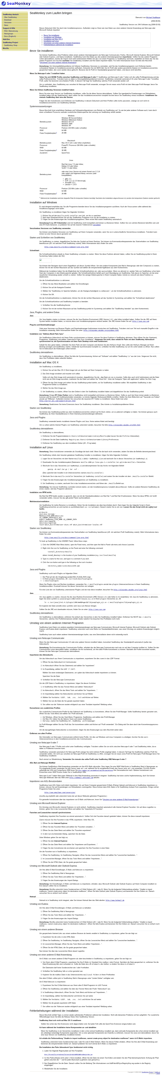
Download (7, 20)
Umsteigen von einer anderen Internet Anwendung (62, 43)
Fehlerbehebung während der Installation (58, 45)
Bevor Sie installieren (51, 35)
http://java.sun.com (140, 321)
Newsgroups (8, 34)
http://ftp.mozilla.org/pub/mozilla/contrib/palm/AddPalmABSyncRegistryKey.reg (68, 1054)
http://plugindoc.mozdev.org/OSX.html (124, 425)
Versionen (7, 22)
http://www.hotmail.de (115, 900)
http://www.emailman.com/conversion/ (59, 792)
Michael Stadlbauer (153, 17)
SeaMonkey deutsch (11, 14)
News (6, 25)
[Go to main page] (16, 6)
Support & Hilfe (9, 28)
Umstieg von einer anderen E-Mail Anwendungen (120, 799)
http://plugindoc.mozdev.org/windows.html (101, 330)
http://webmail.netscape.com (81, 778)
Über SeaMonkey (10, 17)
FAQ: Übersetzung (11, 31)
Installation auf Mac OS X (53, 39)
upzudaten (97, 225)
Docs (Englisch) (10, 36)
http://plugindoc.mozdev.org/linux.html (130, 590)
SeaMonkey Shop (10, 45)
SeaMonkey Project (10, 42)
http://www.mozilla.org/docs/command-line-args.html (66, 247)
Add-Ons (6, 39)
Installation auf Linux (51, 41)
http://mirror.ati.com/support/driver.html (57, 401)
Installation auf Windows (53, 37)
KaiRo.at (157, 1072)
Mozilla (6, 48)
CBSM (158, 1073)
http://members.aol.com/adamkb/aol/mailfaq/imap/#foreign (95, 770)
